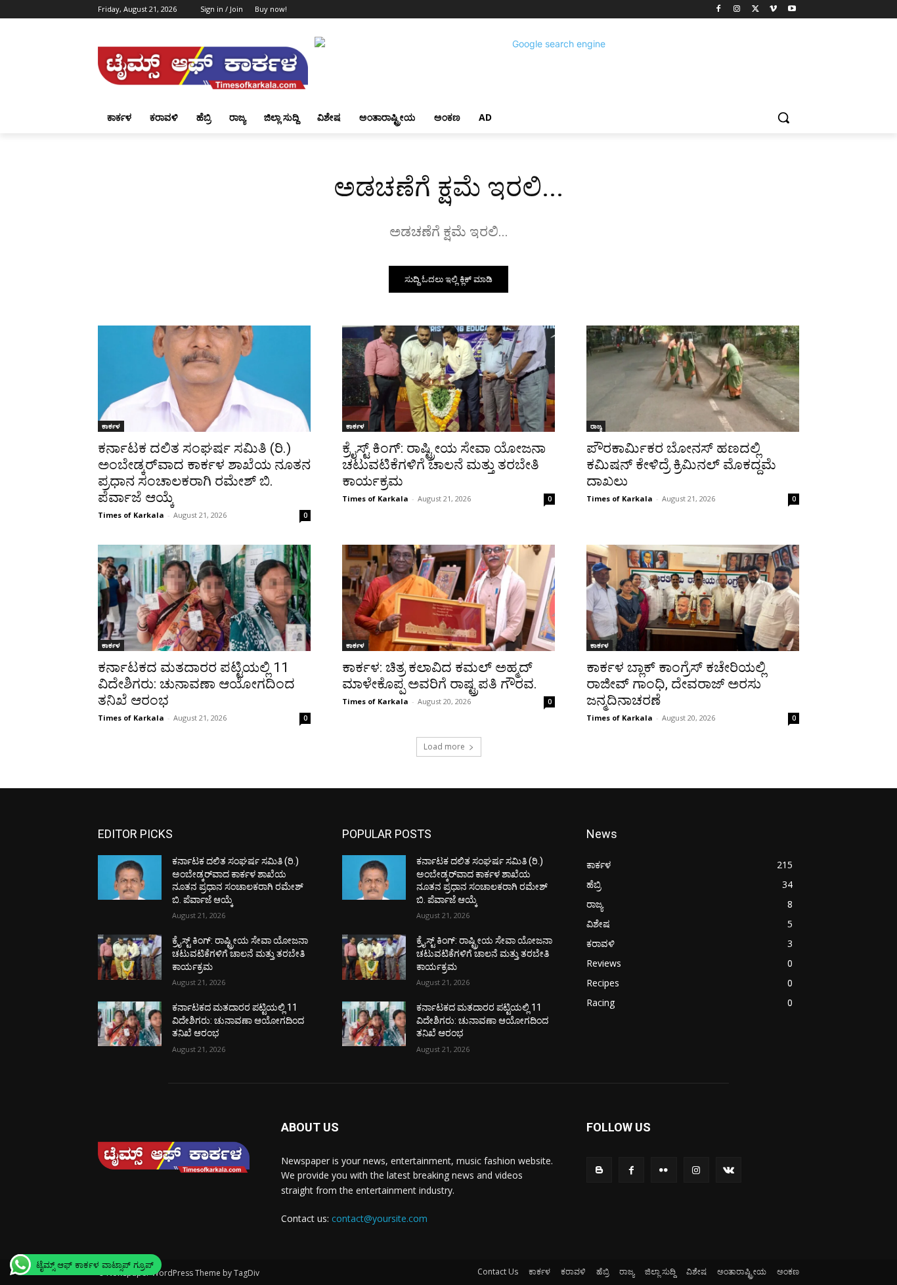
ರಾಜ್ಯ (596, 426)
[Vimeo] (773, 9)
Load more (444, 746)
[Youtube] (791, 9)
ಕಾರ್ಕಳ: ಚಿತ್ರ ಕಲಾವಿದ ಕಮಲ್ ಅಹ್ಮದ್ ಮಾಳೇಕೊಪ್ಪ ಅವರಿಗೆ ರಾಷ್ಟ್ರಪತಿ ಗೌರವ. (439, 676)
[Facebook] (718, 9)
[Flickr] (663, 1170)
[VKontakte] (728, 1170)
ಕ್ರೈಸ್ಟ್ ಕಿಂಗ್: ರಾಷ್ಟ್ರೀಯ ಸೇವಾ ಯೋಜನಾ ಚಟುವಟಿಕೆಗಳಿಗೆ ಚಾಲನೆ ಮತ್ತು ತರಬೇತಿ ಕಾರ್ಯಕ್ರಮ (444, 464)
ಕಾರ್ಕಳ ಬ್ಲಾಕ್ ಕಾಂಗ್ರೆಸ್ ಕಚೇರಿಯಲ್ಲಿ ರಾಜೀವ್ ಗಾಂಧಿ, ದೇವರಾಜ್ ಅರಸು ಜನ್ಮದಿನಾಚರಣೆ (676, 684)
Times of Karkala (131, 515)
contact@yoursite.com (379, 1218)
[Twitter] (755, 9)
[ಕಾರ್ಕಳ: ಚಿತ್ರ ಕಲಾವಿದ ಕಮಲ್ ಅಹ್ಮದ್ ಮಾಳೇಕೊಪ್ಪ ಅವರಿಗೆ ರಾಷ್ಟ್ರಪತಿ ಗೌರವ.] (448, 598)
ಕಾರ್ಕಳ (111, 426)
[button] (783, 117)
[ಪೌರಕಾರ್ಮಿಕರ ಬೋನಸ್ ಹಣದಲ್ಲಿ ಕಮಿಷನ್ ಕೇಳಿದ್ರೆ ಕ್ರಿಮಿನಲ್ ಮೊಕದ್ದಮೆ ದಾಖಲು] (692, 379)
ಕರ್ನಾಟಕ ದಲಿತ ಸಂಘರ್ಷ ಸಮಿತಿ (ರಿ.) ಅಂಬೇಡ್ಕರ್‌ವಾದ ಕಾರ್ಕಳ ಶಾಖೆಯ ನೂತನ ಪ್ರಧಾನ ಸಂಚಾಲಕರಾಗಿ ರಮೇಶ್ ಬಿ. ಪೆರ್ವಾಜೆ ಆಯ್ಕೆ (204, 472)
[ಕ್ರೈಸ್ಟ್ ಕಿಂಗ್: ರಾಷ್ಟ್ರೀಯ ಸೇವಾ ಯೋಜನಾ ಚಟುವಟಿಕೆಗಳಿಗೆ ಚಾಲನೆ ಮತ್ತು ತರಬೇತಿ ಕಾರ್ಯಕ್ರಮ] (448, 379)
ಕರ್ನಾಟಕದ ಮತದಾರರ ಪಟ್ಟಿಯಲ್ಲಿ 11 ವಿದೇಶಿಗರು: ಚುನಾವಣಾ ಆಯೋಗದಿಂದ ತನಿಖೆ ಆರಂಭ (196, 684)
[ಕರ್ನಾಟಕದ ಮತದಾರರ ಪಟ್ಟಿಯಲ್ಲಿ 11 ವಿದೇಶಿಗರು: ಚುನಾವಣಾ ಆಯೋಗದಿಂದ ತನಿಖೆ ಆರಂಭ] (204, 598)
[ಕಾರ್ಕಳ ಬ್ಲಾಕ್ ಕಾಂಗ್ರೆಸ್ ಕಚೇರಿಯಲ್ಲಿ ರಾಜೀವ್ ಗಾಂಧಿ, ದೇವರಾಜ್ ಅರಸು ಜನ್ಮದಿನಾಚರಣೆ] (692, 598)
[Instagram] (737, 9)
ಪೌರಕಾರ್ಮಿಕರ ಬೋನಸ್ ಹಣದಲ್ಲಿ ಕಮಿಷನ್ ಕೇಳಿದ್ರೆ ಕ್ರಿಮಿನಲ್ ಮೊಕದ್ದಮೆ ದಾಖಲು (681, 464)
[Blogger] (599, 1170)
